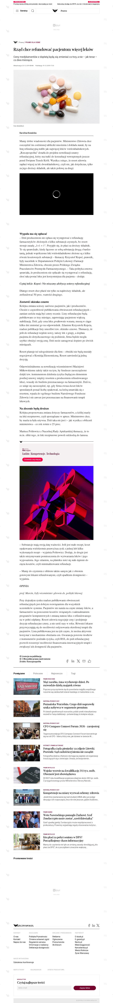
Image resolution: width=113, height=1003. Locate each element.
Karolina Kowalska (28, 133)
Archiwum (57, 945)
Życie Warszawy (82, 953)
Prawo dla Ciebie (32, 42)
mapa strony (19, 970)
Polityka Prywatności (38, 936)
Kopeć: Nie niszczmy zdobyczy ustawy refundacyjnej (62, 283)
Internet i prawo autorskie (53, 745)
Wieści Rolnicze (81, 950)
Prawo (64, 11)
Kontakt (17, 939)
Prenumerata (58, 942)
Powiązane (19, 673)
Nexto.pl (78, 942)
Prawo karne (48, 812)
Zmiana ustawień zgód (39, 939)
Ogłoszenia (57, 939)
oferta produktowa (56, 970)
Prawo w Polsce (49, 768)
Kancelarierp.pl (81, 948)
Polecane (38, 673)
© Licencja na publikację (31, 656)
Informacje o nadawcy (38, 945)
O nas (16, 936)
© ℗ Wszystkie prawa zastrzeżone (35, 659)
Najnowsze (57, 673)
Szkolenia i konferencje (24, 962)
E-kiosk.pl (79, 936)
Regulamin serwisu (37, 942)
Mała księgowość (82, 945)
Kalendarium (36, 970)
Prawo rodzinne (49, 679)
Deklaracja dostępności (39, 948)
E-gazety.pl (80, 939)
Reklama (56, 936)
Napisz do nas (20, 942)
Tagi (73, 673)
